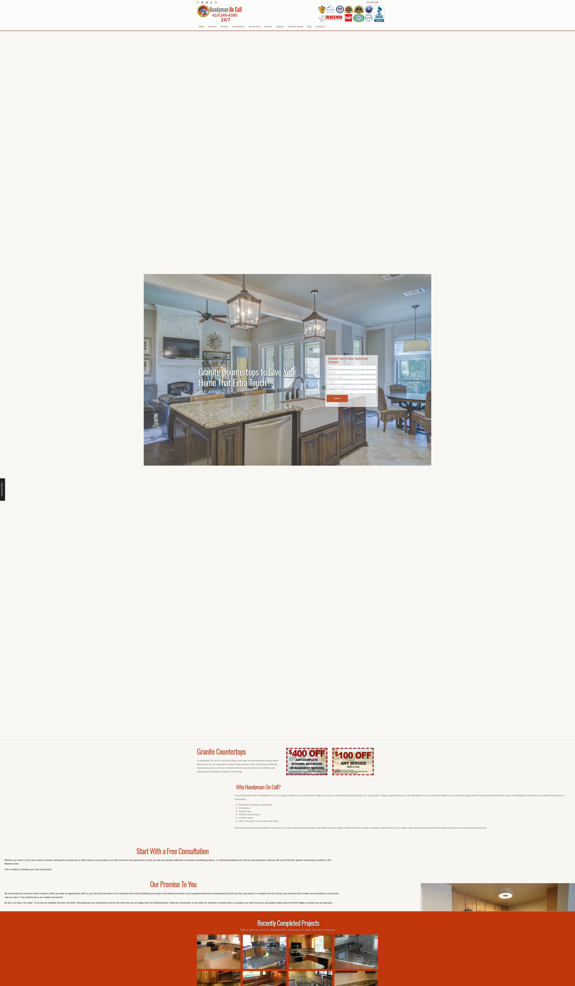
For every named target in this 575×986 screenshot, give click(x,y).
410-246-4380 (372, 2)
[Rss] (216, 2)
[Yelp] (211, 2)
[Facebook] (198, 2)
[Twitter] (202, 2)
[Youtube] (207, 2)
